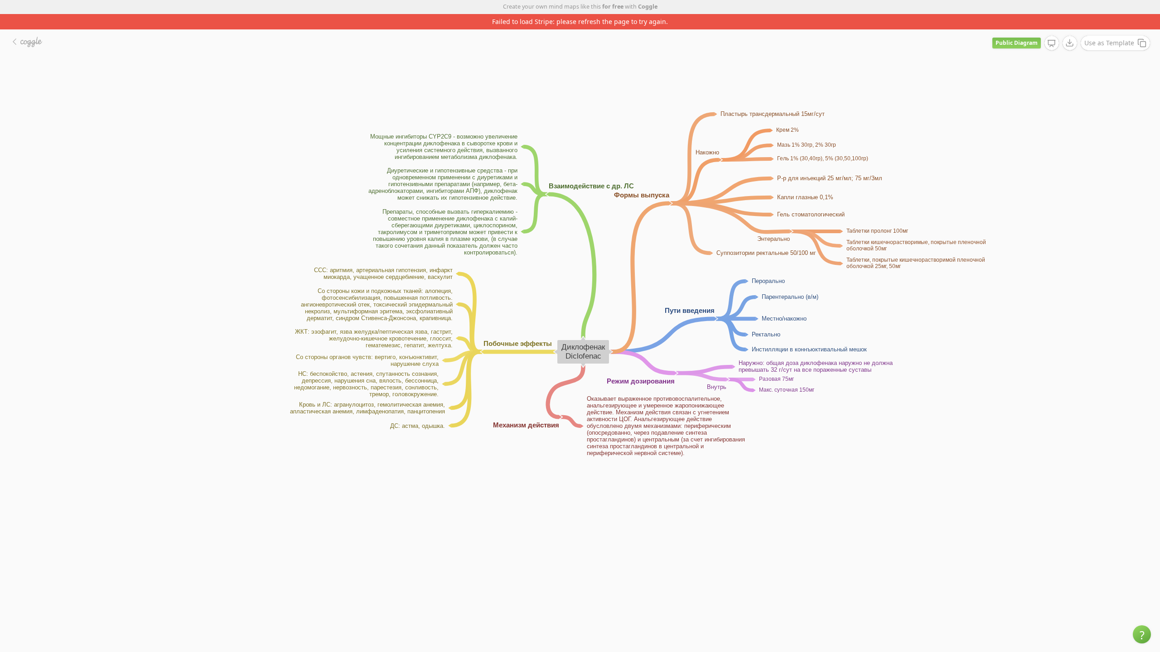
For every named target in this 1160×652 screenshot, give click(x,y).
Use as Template (1109, 42)
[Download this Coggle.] (1070, 43)
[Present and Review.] (1051, 43)
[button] (1142, 634)
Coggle (647, 6)
